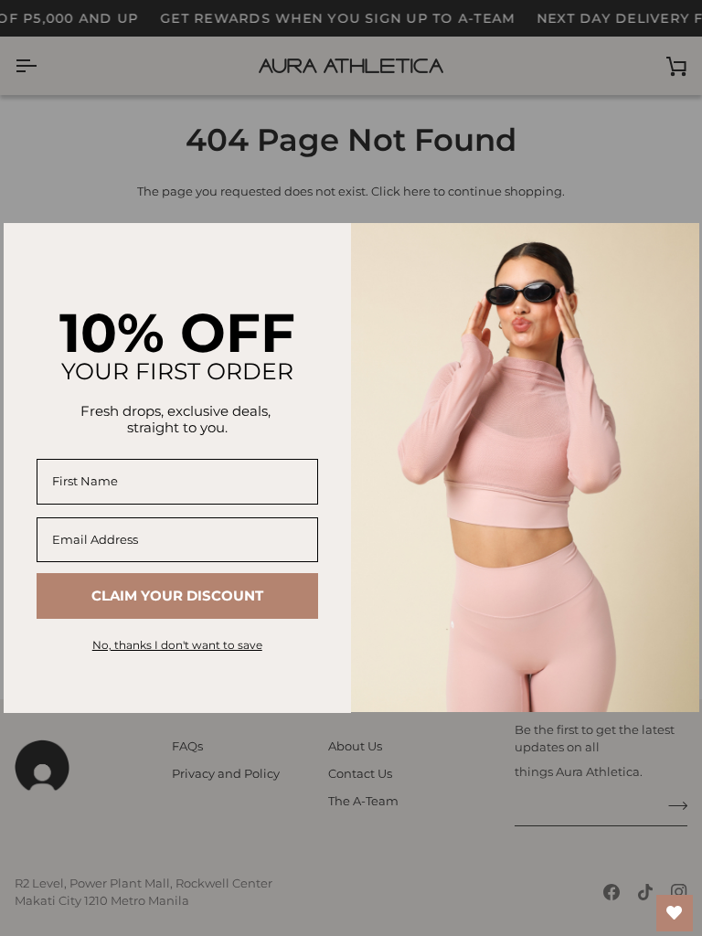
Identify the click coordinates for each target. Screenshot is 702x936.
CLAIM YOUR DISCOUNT (177, 595)
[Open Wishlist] (674, 913)
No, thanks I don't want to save (177, 645)
